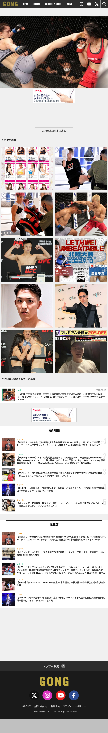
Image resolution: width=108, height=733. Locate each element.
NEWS (25, 4)
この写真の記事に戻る (54, 130)
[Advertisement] (54, 634)
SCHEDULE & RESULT (53, 4)
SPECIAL (36, 4)
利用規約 (55, 706)
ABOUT (26, 706)
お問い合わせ (41, 706)
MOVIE (70, 4)
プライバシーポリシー (74, 706)
